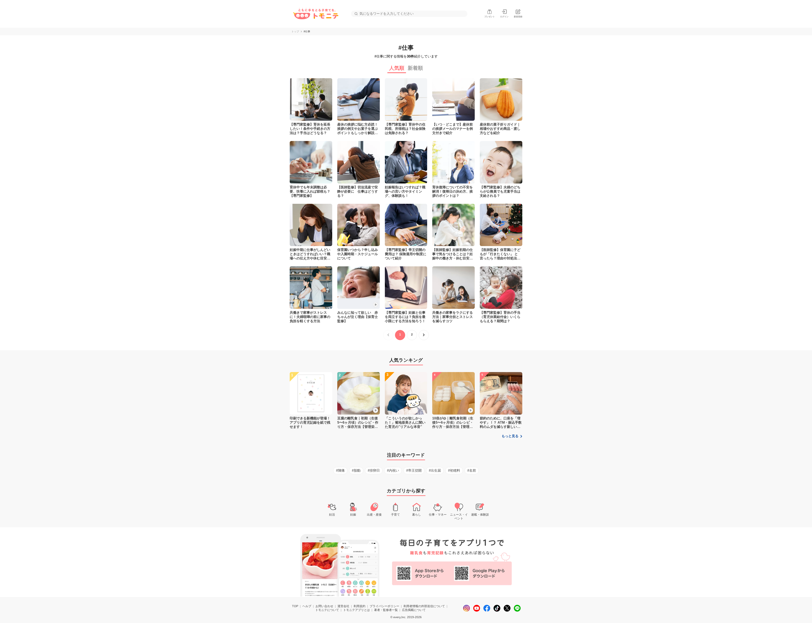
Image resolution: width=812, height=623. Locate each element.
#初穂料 (454, 470)
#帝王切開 (414, 470)
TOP (295, 606)
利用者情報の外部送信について (424, 606)
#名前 (471, 470)
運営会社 (343, 606)
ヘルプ (306, 606)
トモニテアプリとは (356, 610)
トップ (295, 31)
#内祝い (393, 470)
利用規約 (359, 606)
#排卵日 (374, 470)
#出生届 (435, 470)
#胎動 (356, 470)
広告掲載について (414, 610)
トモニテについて (327, 610)
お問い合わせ (324, 606)
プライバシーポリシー (384, 606)
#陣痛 (340, 470)
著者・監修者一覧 (386, 610)
